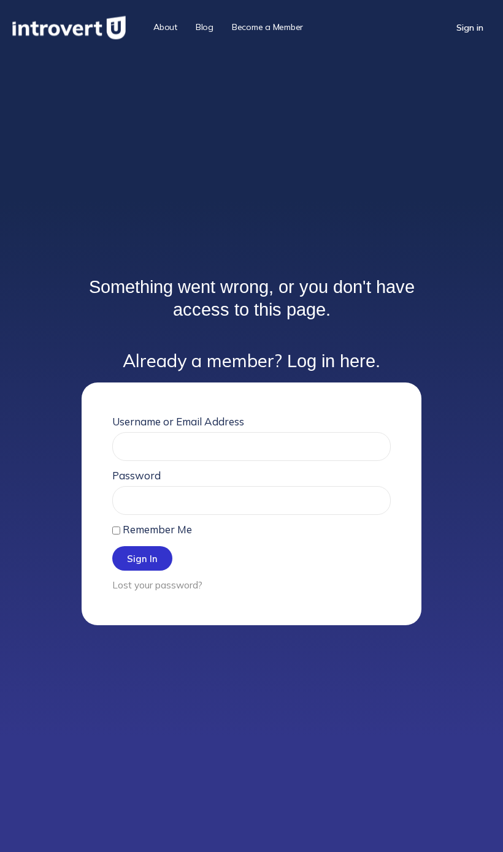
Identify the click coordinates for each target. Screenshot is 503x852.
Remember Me (156, 529)
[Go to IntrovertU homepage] (69, 26)
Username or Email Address (178, 421)
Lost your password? (157, 585)
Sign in (469, 27)
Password (136, 475)
